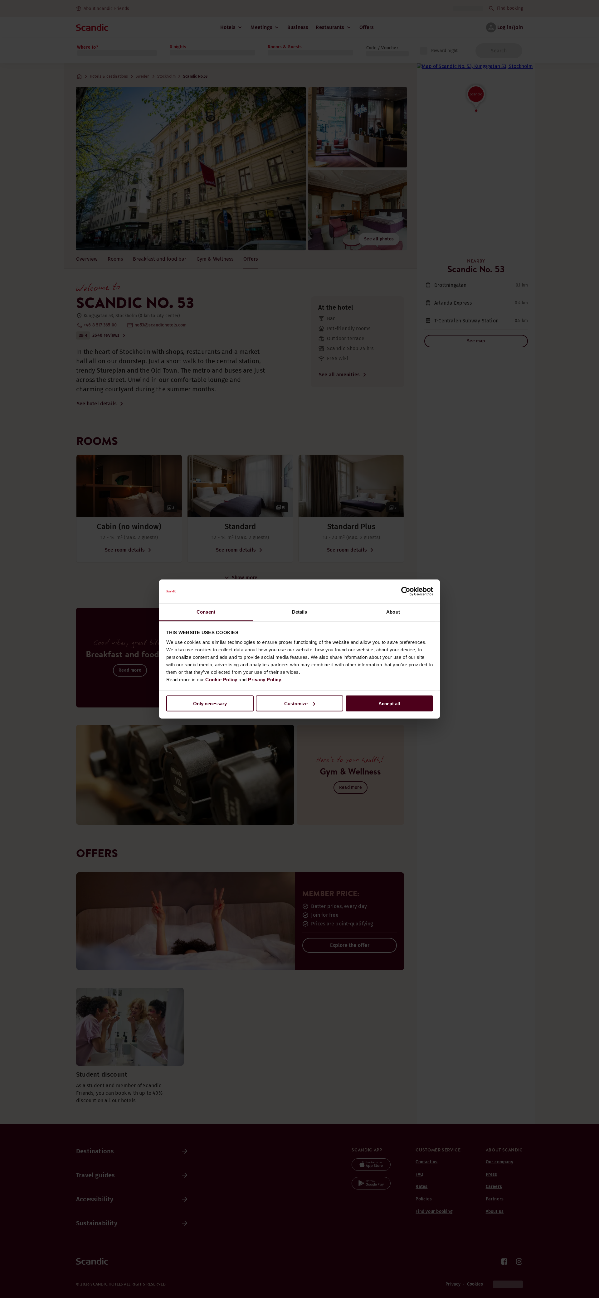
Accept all (389, 703)
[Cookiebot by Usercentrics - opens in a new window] (405, 591)
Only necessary (210, 703)
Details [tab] (299, 612)
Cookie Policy (221, 679)
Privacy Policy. (265, 679)
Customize (296, 703)
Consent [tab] (206, 612)
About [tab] (393, 612)
